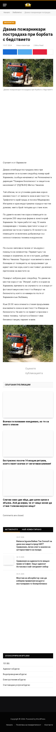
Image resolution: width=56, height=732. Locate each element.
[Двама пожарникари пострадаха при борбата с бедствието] (28, 73)
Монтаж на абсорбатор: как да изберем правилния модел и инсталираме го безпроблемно (31, 581)
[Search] (52, 5)
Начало (7, 12)
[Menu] (5, 5)
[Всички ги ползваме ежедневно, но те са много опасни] (28, 404)
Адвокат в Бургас (11, 669)
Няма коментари (23, 45)
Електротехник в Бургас (14, 679)
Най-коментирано (31, 529)
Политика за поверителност (28, 725)
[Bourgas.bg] (28, 5)
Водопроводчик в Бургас (15, 674)
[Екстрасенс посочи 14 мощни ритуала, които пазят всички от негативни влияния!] (28, 443)
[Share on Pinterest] (40, 52)
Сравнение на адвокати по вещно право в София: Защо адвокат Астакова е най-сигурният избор (33, 564)
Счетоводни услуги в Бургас (16, 685)
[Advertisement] (28, 124)
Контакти (49, 725)
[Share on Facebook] (10, 52)
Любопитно (17, 12)
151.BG (6, 663)
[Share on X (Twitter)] (25, 52)
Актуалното (11, 529)
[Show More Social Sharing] (50, 52)
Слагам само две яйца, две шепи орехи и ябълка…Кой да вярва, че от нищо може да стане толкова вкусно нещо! (27, 502)
